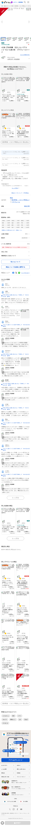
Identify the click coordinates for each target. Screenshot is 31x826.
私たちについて (15, 261)
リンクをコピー (25, 272)
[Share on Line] (19, 273)
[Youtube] (21, 809)
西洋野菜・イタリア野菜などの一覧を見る (15, 142)
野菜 (11, 198)
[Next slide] (29, 22)
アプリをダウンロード (15, 760)
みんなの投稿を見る (25, 54)
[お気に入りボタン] (14, 79)
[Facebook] (17, 809)
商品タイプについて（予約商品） (21, 193)
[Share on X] (16, 273)
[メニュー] (28, 2)
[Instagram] (14, 809)
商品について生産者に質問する (15, 267)
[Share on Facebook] (13, 273)
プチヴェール (16, 202)
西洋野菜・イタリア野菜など (21, 200)
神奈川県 (27, 206)
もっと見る (15, 497)
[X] (10, 809)
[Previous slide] (2, 22)
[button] (15, 58)
